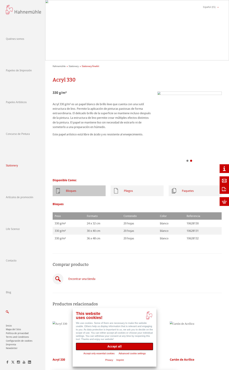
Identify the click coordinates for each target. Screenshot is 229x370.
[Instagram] (18, 362)
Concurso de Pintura (18, 134)
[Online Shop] (224, 201)
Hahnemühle (59, 66)
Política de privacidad (17, 333)
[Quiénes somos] (224, 168)
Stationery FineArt (90, 66)
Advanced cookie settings (132, 353)
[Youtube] (23, 362)
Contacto (11, 260)
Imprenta (11, 344)
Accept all (114, 346)
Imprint (120, 360)
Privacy (109, 360)
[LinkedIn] (29, 362)
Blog (8, 292)
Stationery (12, 165)
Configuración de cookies (19, 340)
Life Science (13, 229)
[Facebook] (7, 362)
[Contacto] (224, 180)
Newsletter (12, 348)
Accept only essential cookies (98, 353)
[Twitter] (12, 362)
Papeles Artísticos (16, 102)
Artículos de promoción (19, 197)
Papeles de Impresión (19, 70)
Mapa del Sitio (13, 329)
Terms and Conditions (17, 337)
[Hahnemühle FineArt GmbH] (23, 10)
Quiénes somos (15, 38)
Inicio (9, 325)
